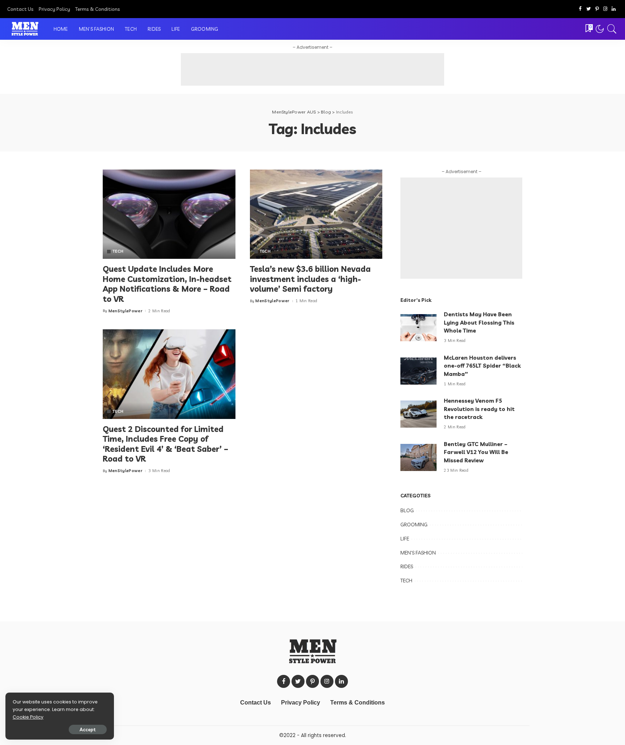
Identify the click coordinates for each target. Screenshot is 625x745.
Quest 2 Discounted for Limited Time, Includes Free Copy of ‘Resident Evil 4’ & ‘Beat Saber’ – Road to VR (165, 444)
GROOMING (414, 524)
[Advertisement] (312, 69)
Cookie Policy (28, 717)
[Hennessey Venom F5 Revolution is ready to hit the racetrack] (418, 414)
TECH (117, 251)
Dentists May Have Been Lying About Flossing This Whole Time (479, 322)
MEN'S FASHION (418, 552)
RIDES (406, 566)
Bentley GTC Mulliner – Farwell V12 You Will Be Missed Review (476, 452)
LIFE (404, 538)
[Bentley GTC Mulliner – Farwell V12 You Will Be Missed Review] (418, 457)
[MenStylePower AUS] (25, 29)
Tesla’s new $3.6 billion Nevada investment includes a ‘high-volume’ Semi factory (310, 279)
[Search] (612, 29)
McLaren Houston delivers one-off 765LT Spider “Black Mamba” (482, 365)
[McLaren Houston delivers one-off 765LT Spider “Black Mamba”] (418, 371)
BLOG (407, 510)
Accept (88, 729)
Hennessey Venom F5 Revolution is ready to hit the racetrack (479, 408)
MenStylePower (126, 311)
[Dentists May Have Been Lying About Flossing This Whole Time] (418, 327)
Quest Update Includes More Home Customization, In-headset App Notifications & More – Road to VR (167, 284)
